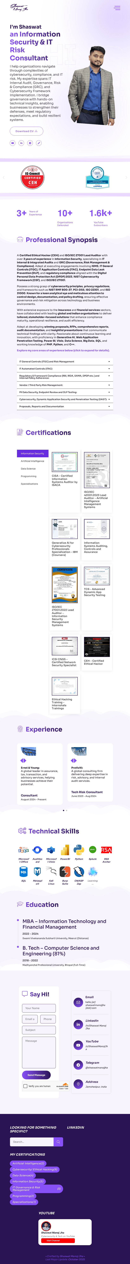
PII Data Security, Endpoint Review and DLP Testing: (48, 392)
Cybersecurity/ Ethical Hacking (34, 1169)
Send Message (36, 1075)
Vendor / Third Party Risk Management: (41, 385)
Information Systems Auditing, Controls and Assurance (96, 547)
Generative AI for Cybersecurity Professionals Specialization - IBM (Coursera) (65, 549)
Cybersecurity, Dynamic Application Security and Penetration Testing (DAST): (63, 399)
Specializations (24, 1202)
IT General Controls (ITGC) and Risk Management (46, 361)
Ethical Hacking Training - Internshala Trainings (62, 704)
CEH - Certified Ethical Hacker (94, 662)
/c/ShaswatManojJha (96, 1048)
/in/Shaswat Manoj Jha (95, 1027)
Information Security (27, 1181)
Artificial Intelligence (28, 1163)
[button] (4, 177)
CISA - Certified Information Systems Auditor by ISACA (65, 480)
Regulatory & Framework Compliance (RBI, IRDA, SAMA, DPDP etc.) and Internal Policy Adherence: (59, 376)
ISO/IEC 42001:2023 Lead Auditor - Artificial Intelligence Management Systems (96, 499)
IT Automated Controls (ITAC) (35, 368)
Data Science (22, 1175)
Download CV (25, 131)
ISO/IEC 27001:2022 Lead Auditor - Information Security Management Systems (63, 616)
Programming (23, 1196)
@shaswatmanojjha (96, 1067)
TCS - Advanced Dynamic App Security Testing (94, 592)
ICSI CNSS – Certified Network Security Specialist (64, 662)
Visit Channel (53, 1240)
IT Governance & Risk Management (36, 1189)
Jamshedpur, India (96, 1086)
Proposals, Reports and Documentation (41, 406)
